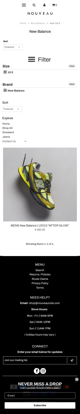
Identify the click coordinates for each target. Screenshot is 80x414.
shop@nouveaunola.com (44, 303)
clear (72, 66)
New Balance (38, 23)
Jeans (6, 136)
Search (40, 270)
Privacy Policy (40, 283)
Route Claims (40, 278)
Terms (40, 287)
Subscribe (40, 405)
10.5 (10, 72)
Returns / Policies (40, 274)
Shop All (7, 128)
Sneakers (8, 132)
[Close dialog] (76, 379)
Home (23, 23)
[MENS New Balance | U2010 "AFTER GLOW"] (40, 184)
